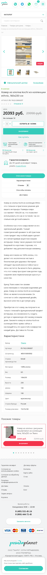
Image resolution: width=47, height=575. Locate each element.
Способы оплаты (23, 190)
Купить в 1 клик (28, 124)
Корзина (4, 497)
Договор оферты (30, 465)
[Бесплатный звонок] (15, 4)
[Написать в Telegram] (22, 4)
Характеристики (23, 181)
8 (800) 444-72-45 (23, 514)
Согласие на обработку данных (10, 476)
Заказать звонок (23, 521)
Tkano (23, 343)
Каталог (8, 15)
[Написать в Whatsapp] (29, 4)
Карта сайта (28, 473)
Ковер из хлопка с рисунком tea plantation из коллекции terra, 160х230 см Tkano (30, 431)
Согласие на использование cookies (10, 470)
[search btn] (42, 20)
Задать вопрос (6, 494)
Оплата (26, 486)
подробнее (21, 166)
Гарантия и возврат (8, 465)
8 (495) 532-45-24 (23, 511)
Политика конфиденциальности (9, 481)
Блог (25, 490)
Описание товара (23, 176)
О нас (26, 477)
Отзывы (23, 185)
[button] (13, 452)
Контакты (27, 469)
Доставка (23, 195)
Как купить (23, 137)
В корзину (23, 131)
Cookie (19, 561)
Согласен (23, 568)
